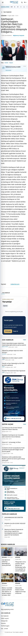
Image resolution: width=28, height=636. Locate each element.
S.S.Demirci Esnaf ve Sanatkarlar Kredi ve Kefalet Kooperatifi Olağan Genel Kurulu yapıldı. (13, 449)
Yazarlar (3, 623)
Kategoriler (4, 621)
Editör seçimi (5, 618)
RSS (2, 628)
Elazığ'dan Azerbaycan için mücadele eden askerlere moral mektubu (13, 436)
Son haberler (5, 616)
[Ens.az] (14, 2)
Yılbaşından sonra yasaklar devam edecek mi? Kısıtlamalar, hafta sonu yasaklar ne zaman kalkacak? (20, 566)
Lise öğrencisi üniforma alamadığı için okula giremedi (6, 562)
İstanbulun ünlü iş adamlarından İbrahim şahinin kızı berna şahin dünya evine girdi (13, 458)
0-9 (11, 7)
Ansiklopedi (5, 7)
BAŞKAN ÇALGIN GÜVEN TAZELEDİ (15, 523)
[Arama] (21, 2)
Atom (6, 628)
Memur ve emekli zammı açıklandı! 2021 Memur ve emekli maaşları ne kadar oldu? (7, 591)
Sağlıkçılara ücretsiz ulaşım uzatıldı (12, 358)
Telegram (11, 62)
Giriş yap (8, 331)
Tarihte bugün (5, 626)
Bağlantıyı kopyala (18, 35)
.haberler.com (14, 284)
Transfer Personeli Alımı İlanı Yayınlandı (13, 371)
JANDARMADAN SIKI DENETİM (14, 517)
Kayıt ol (15, 331)
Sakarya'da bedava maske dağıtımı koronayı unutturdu (20, 590)
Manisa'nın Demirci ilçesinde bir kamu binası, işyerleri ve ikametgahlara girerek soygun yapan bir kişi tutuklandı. (14, 532)
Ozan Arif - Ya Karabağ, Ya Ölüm (11, 442)
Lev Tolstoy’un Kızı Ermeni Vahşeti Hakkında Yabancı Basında (12, 428)
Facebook (6, 62)
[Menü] (2, 2)
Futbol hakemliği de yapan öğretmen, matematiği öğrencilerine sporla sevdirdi (14, 344)
